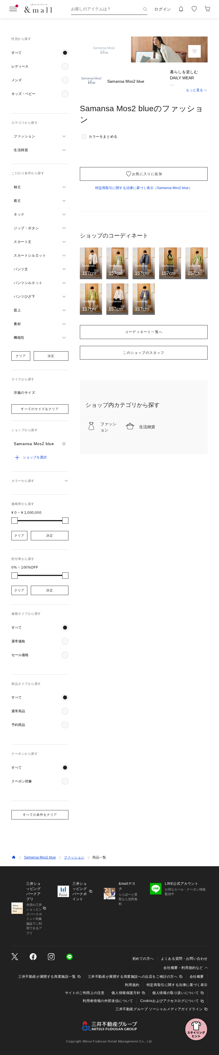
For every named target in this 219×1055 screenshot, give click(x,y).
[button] (39, 53)
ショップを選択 (35, 457)
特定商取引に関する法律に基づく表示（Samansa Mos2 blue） (143, 188)
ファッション (74, 857)
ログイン (162, 9)
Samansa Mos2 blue (40, 857)
